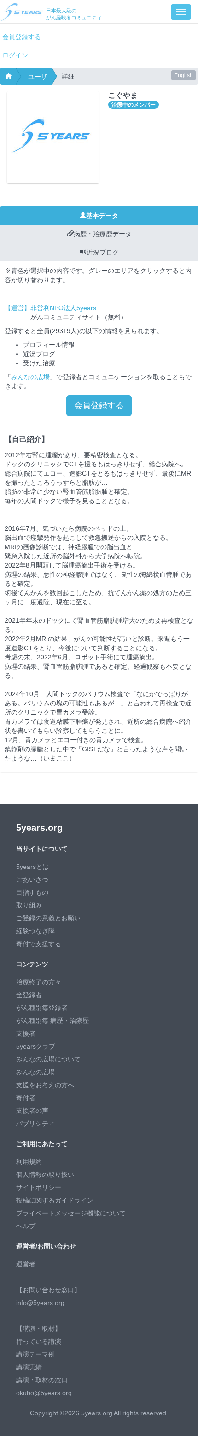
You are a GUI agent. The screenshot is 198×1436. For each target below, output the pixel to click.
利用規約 (29, 1161)
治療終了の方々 (38, 982)
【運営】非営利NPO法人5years (50, 308)
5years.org (39, 828)
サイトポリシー (38, 1187)
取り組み (29, 905)
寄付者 (25, 1097)
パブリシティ (35, 1123)
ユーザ (37, 76)
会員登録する (21, 36)
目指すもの (32, 892)
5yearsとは (32, 866)
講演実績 (29, 1367)
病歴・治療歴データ (103, 234)
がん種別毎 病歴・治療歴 (52, 1020)
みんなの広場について (48, 1059)
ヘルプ (25, 1226)
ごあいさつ (32, 879)
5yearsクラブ (35, 1046)
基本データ (102, 215)
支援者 (25, 1033)
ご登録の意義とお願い (48, 918)
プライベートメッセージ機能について (71, 1213)
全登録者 (29, 995)
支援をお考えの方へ (45, 1085)
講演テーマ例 (35, 1354)
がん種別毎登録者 (42, 1007)
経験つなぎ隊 (35, 931)
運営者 (25, 1264)
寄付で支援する (38, 944)
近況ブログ (103, 252)
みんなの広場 (30, 376)
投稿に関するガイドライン (54, 1200)
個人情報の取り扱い (45, 1174)
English (183, 75)
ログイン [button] (15, 55)
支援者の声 (32, 1110)
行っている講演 (38, 1341)
